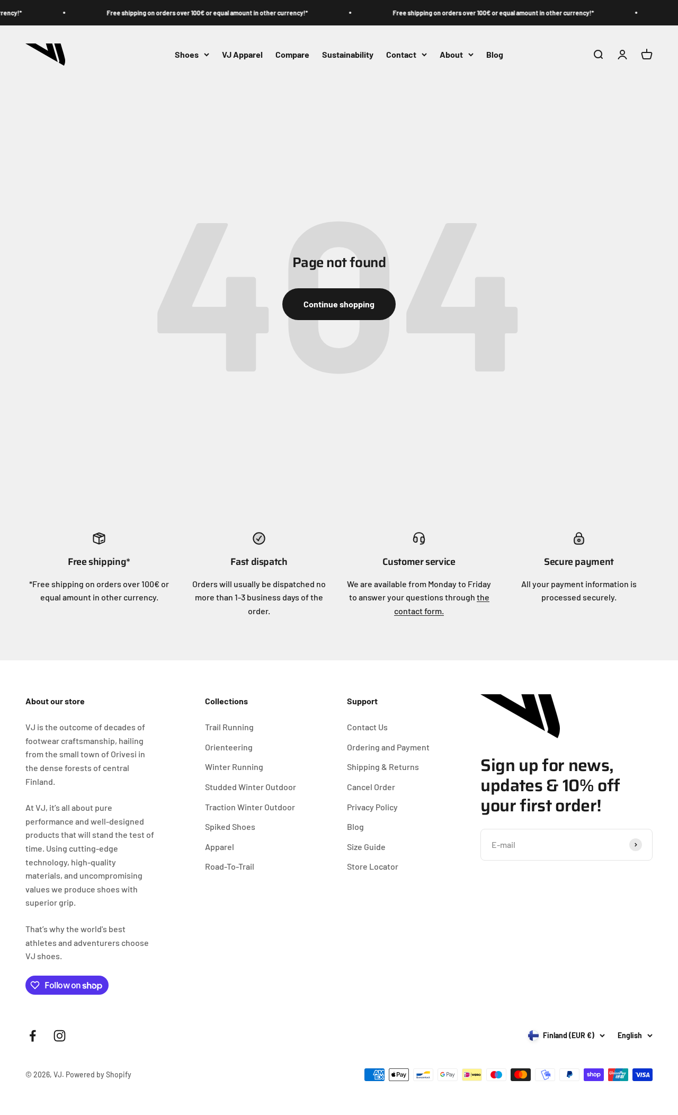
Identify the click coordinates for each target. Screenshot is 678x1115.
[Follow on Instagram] (59, 1036)
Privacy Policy (372, 807)
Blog (494, 54)
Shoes (187, 54)
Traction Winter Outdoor (250, 807)
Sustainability (347, 54)
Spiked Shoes (230, 826)
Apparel (219, 847)
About (451, 54)
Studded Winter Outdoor (250, 787)
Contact (401, 54)
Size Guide (366, 847)
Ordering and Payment (388, 747)
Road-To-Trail (229, 866)
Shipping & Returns (383, 767)
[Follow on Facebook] (32, 1036)
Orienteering (229, 747)
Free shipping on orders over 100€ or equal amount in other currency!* (200, 12)
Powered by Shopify (98, 1074)
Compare (292, 54)
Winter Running (234, 767)
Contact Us (367, 727)
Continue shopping (339, 304)
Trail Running (229, 727)
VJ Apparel (242, 54)
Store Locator (372, 866)
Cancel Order (371, 787)
